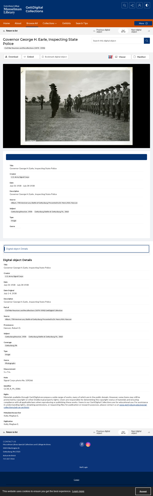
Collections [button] (48, 23)
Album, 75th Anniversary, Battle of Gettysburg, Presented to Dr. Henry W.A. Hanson (44, 203)
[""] (35, 9)
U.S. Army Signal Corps (20, 177)
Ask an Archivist (9, 455)
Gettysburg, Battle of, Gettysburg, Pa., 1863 (52, 211)
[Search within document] (147, 41)
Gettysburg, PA (11, 345)
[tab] (76, 157)
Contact (76, 480)
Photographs (10, 363)
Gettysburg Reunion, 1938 (21, 211)
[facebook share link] (81, 444)
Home (6, 23)
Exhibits (66, 23)
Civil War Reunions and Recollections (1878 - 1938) (24, 48)
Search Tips (82, 23)
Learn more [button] (78, 491)
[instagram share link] (88, 444)
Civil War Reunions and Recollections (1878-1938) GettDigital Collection (33, 310)
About (18, 23)
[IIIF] (110, 56)
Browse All (32, 23)
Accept (143, 491)
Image (13, 220)
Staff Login (83, 467)
